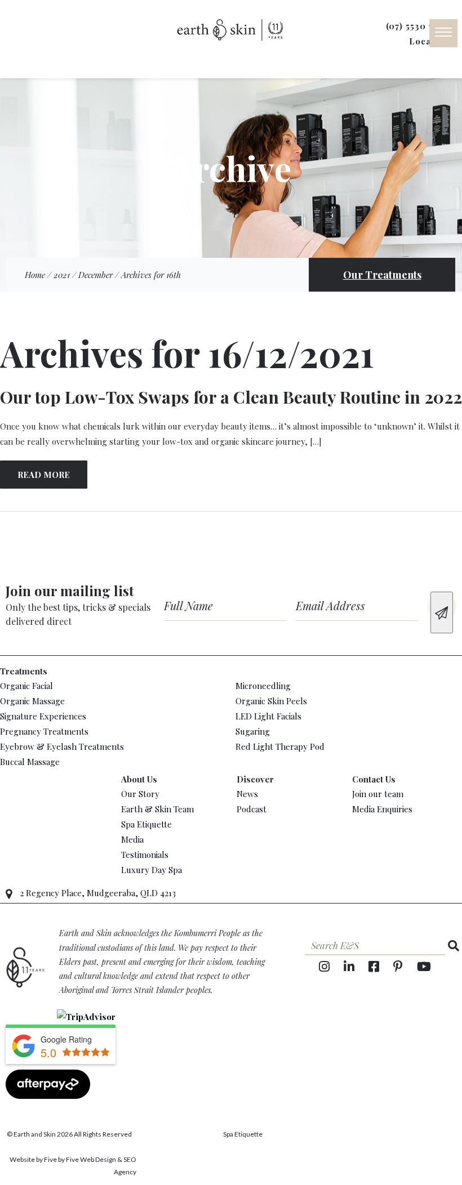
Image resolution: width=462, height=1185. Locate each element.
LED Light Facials (268, 716)
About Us (139, 779)
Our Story (140, 793)
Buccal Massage (30, 761)
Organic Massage (32, 700)
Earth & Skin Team (157, 809)
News (247, 793)
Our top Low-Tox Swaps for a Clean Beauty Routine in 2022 (231, 397)
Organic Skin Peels (271, 700)
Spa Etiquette (146, 824)
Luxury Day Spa (151, 869)
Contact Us (374, 779)
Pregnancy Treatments (44, 731)
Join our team (377, 793)
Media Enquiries (382, 809)
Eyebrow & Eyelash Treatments (62, 746)
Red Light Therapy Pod (280, 746)
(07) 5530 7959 (417, 26)
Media (132, 839)
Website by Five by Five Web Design (63, 1159)
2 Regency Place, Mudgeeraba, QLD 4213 (98, 892)
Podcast (251, 809)
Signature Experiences (43, 716)
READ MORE (43, 474)
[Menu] (443, 33)
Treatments (23, 671)
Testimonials (144, 854)
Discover (255, 779)
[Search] (453, 945)
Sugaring (253, 731)
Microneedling (263, 685)
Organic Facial (26, 685)
